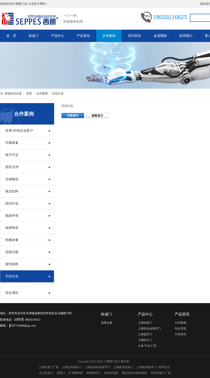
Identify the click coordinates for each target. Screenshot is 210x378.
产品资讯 (83, 35)
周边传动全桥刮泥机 (134, 373)
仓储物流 (11, 179)
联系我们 (185, 35)
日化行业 (58, 93)
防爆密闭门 (93, 373)
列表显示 (73, 115)
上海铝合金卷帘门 (149, 328)
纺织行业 (11, 203)
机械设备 (11, 240)
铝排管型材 (111, 373)
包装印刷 (11, 252)
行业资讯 (180, 334)
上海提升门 (145, 334)
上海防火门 (145, 340)
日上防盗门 (46, 373)
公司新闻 (180, 322)
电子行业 (11, 155)
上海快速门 (145, 322)
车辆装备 (11, 142)
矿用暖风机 (76, 373)
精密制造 (11, 227)
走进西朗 (160, 35)
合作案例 (108, 35)
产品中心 (57, 35)
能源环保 (11, 215)
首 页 (11, 35)
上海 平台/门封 (147, 345)
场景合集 (106, 322)
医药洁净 (11, 167)
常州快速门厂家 (161, 373)
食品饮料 (11, 191)
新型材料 (11, 264)
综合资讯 (180, 328)
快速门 (34, 35)
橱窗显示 (97, 115)
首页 (29, 93)
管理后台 (164, 367)
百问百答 (134, 35)
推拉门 (61, 373)
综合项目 (11, 292)
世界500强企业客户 (19, 130)
